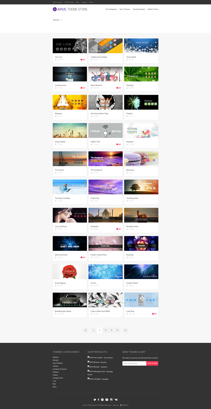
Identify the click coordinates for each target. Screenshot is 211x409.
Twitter (94, 399)
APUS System (57, 2)
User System (108, 358)
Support (84, 2)
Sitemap (115, 405)
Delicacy (56, 372)
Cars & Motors (58, 363)
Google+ (102, 399)
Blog (77, 2)
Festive (55, 375)
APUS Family (69, 2)
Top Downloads (139, 9)
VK (116, 399)
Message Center (100, 373)
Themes (56, 20)
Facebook (98, 399)
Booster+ (104, 367)
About (91, 2)
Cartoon (55, 366)
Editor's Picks (153, 9)
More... (55, 387)
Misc (54, 384)
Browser (103, 362)
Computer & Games (60, 369)
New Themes (125, 9)
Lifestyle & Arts (58, 378)
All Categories (111, 9)
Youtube (106, 399)
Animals (55, 360)
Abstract (55, 357)
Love (54, 381)
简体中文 (125, 405)
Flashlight (105, 379)
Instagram (111, 399)
